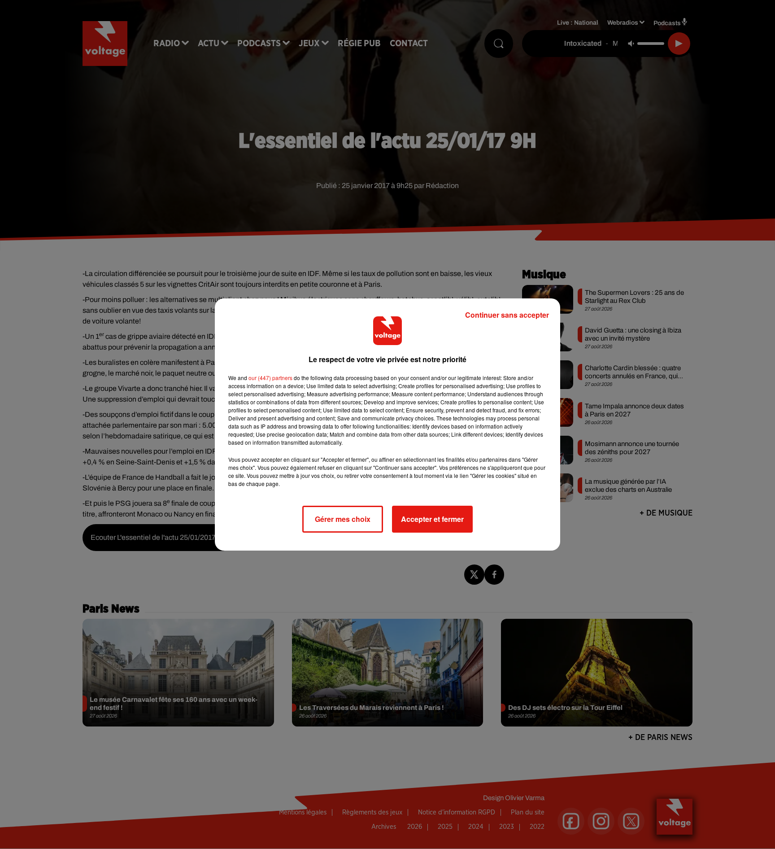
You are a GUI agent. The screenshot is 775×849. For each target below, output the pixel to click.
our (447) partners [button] (270, 377)
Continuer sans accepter (507, 315)
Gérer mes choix (342, 519)
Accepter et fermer (432, 519)
